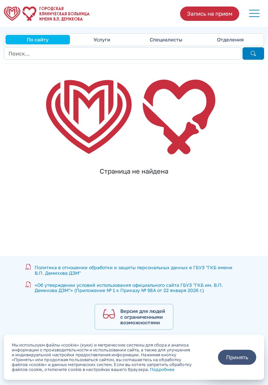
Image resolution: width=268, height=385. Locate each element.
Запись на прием (209, 13)
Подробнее (162, 369)
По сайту (38, 39)
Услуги (101, 39)
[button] (254, 13)
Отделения (230, 39)
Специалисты (166, 39)
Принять (237, 357)
